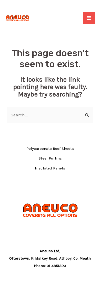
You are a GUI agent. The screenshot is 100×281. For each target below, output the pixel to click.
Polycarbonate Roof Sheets (50, 148)
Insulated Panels (50, 168)
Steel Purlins (50, 158)
